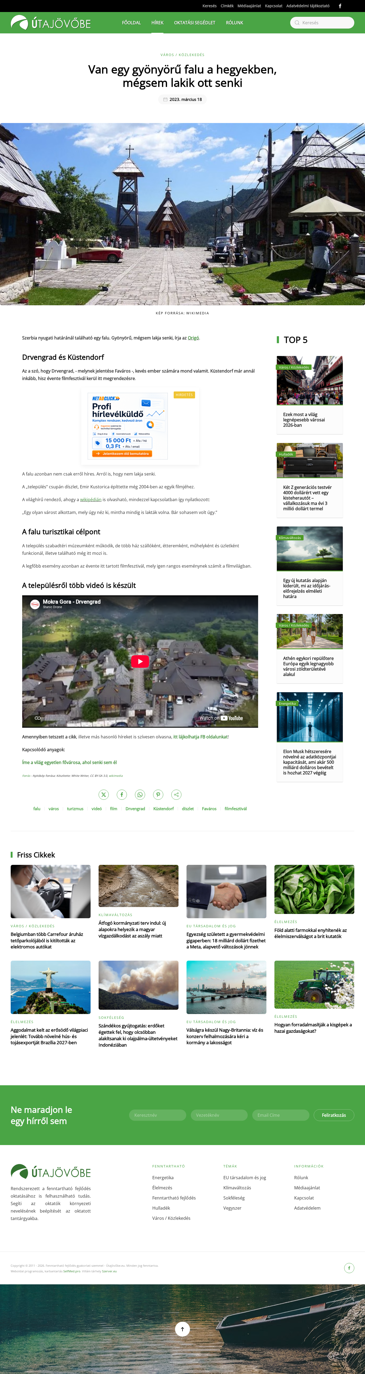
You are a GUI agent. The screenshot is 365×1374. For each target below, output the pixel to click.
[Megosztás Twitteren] (104, 795)
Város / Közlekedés (183, 54)
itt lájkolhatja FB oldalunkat (200, 737)
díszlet (188, 808)
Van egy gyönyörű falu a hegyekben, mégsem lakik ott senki (182, 75)
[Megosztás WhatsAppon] (140, 795)
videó (97, 808)
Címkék (227, 5)
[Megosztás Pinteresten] (158, 795)
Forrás (26, 776)
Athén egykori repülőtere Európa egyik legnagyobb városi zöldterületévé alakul (308, 666)
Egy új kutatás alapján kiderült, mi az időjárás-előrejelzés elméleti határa (306, 588)
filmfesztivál (236, 808)
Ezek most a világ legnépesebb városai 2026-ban (304, 419)
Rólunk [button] (234, 23)
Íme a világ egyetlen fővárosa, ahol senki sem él (69, 762)
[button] (182, 1329)
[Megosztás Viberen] (176, 795)
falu (36, 808)
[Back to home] (51, 22)
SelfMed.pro (71, 1271)
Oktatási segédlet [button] (194, 23)
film (113, 808)
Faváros (209, 808)
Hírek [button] (158, 23)
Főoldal (131, 23)
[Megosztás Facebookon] (122, 795)
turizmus (75, 808)
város (54, 808)
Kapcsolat (273, 5)
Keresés (210, 5)
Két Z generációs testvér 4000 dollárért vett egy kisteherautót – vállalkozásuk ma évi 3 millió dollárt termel (307, 498)
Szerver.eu (109, 1271)
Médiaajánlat (249, 5)
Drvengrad (135, 808)
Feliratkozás (334, 1115)
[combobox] (322, 23)
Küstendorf (163, 808)
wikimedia (116, 776)
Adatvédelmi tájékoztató (307, 5)
